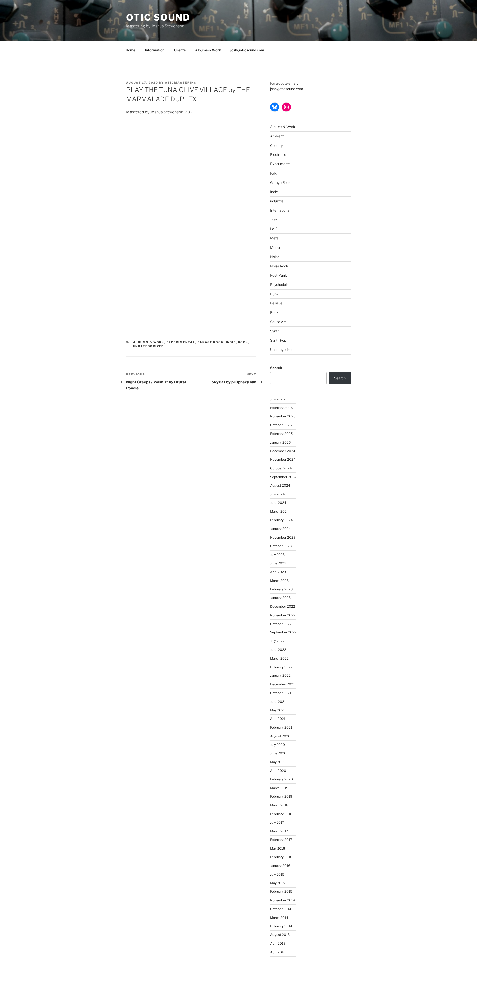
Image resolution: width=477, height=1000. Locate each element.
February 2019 (281, 796)
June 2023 (278, 563)
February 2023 (281, 589)
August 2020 (280, 736)
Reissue (276, 303)
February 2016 (281, 857)
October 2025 (281, 425)
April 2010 (278, 952)
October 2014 (280, 909)
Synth (274, 331)
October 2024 (281, 468)
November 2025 (283, 416)
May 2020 (278, 762)
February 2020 (281, 779)
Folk (273, 173)
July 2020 (277, 745)
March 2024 (279, 511)
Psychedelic (279, 284)
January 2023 (280, 598)
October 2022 (281, 624)
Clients (180, 50)
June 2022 (278, 650)
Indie (231, 342)
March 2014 (279, 918)
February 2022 (281, 667)
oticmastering (180, 82)
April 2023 (278, 572)
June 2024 (278, 503)
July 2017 (277, 822)
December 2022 (282, 606)
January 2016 (280, 866)
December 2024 (282, 451)
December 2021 (282, 684)
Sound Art (278, 322)
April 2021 (277, 719)
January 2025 (280, 442)
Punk (274, 294)
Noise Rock (279, 266)
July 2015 (277, 874)
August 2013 (280, 935)
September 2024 (283, 477)
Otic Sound (158, 17)
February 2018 (281, 814)
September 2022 (283, 632)
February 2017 (281, 840)
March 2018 (279, 805)
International (280, 210)
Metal (274, 238)
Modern (276, 247)
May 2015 (277, 883)
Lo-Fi (274, 229)
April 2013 (277, 943)
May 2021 (277, 710)
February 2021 (281, 727)
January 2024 (280, 529)
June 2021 (278, 702)
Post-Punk (278, 275)
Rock (243, 342)
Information (154, 50)
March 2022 (279, 658)
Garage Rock (211, 342)
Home (130, 50)
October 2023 (281, 546)
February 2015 (281, 891)
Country (276, 145)
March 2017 (279, 831)
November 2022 (282, 615)
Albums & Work (208, 50)
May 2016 (277, 848)
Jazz (273, 220)
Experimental (181, 342)
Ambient (277, 136)
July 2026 (277, 399)
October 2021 (280, 693)
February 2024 (281, 520)
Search (276, 368)
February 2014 (281, 926)
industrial (277, 201)
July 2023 (277, 554)
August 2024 (280, 485)
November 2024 (282, 459)
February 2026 (281, 408)
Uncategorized (148, 346)
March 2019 (279, 788)
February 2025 (281, 434)
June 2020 (278, 753)
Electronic (278, 154)
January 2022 (280, 675)
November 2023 (282, 537)
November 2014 (282, 900)
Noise (274, 257)
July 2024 (277, 494)
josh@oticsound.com (247, 50)
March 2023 (279, 581)
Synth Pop (278, 340)
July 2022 (277, 641)
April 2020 (278, 771)
